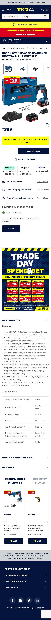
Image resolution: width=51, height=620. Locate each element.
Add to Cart (33, 151)
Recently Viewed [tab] (40, 480)
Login (7, 139)
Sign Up (16, 139)
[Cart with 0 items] (47, 9)
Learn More (43, 190)
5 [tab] (28, 120)
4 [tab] (26, 120)
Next (47, 98)
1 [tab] (20, 120)
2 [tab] (22, 120)
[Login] (42, 9)
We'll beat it (42, 182)
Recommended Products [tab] (15, 480)
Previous (3, 98)
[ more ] (39, 558)
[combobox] (22, 16)
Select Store (42, 198)
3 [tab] (24, 120)
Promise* (27, 25)
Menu (8, 10)
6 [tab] (31, 120)
